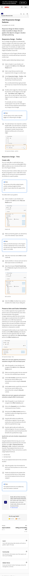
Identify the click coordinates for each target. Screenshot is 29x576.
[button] (22, 7)
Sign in (26, 7)
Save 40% (23, 2)
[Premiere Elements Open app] (27, 14)
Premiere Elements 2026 (7, 15)
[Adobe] (7, 7)
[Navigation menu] (2, 7)
